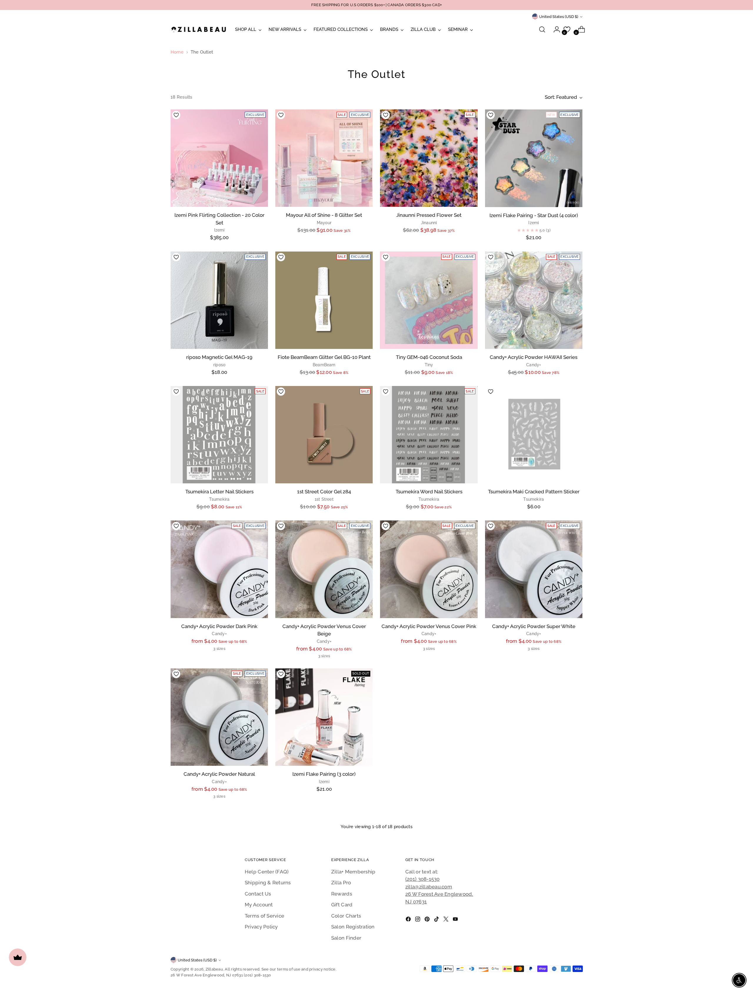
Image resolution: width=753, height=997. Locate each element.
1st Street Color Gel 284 (324, 492)
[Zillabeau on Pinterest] (427, 920)
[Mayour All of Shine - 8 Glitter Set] (324, 158)
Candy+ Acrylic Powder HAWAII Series (533, 357)
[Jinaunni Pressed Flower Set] (428, 158)
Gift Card (341, 905)
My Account (259, 905)
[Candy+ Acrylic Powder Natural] (219, 717)
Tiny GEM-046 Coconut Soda (429, 357)
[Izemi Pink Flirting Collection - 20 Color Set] (219, 158)
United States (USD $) (558, 16)
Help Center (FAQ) (267, 872)
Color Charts (346, 916)
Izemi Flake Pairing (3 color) (324, 774)
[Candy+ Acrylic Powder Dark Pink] (219, 569)
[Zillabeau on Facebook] (408, 920)
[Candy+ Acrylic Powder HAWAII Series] (533, 300)
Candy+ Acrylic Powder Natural (219, 774)
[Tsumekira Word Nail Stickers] (428, 434)
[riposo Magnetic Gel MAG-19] (219, 300)
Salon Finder (346, 938)
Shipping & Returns (268, 883)
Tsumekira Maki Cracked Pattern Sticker (533, 492)
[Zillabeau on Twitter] (446, 920)
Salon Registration (353, 927)
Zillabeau (214, 969)
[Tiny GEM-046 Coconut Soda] (428, 300)
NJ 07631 (416, 902)
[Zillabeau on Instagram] (418, 920)
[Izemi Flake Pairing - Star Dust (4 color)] (533, 158)
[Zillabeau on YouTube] (455, 920)
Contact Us (258, 894)
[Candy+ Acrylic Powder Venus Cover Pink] (428, 569)
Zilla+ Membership (353, 872)
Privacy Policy (261, 927)
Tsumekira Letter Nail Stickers (219, 492)
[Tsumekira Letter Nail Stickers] (219, 434)
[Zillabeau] (198, 29)
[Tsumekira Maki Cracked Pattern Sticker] (533, 434)
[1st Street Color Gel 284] (324, 434)
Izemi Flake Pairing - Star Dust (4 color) (533, 215)
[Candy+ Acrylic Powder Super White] (533, 569)
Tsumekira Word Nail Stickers (429, 492)
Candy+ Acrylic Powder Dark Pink (219, 626)
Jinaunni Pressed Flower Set (429, 215)
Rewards (341, 894)
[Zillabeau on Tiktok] (437, 920)
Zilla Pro (341, 883)
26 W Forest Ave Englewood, (439, 894)
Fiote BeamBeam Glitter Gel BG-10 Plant (324, 357)
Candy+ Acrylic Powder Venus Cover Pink (429, 626)
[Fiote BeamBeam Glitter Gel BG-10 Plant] (324, 300)
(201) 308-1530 (422, 879)
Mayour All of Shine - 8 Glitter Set (324, 215)
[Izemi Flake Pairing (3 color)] (324, 717)
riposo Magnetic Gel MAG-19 (219, 357)
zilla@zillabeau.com (428, 887)
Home (177, 52)
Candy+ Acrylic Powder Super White (533, 626)
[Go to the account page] (554, 29)
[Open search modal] (542, 29)
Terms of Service (264, 916)
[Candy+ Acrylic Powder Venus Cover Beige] (324, 569)
